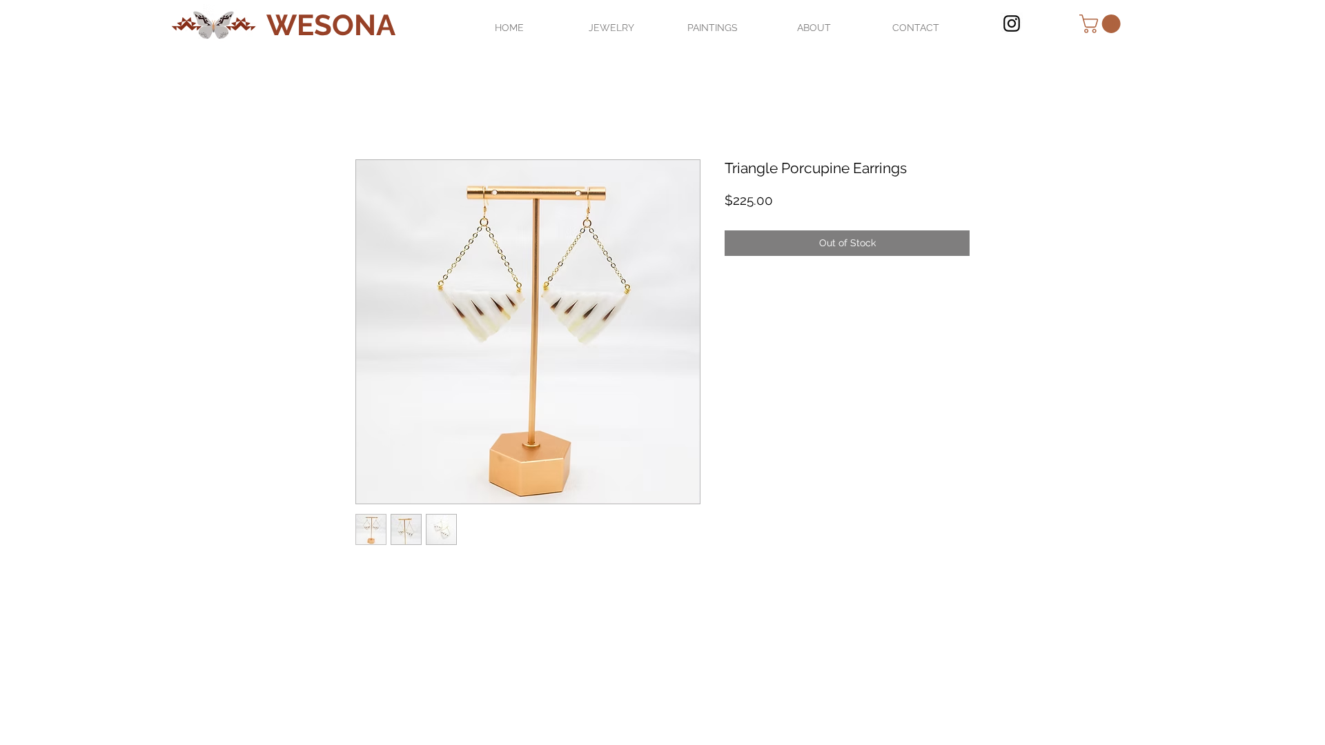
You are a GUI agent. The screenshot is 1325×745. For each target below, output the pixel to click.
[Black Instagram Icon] (1012, 23)
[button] (1102, 23)
